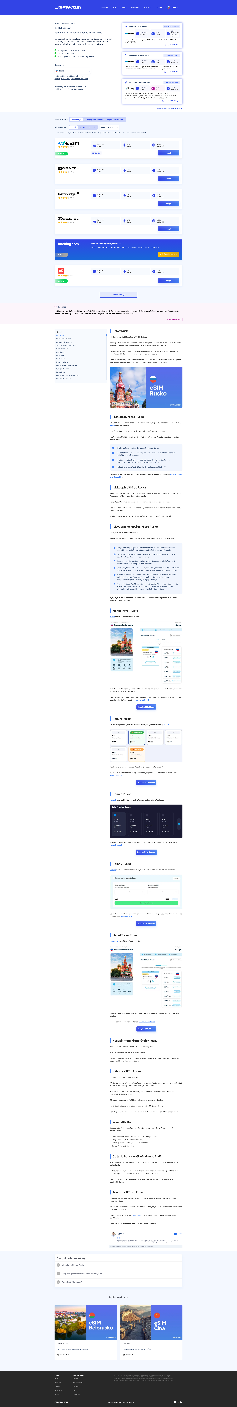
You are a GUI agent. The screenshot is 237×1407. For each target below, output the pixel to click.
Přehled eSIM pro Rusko (63, 338)
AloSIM (166, 725)
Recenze (146, 7)
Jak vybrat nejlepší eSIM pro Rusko (66, 345)
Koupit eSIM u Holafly (146, 923)
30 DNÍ (92, 127)
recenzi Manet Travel (141, 700)
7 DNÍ (73, 127)
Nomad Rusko (60, 355)
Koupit (168, 153)
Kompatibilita (60, 372)
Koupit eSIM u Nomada (146, 852)
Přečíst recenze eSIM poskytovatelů (69, 89)
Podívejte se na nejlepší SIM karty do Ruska (71, 79)
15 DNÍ (82, 127)
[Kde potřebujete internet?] (89, 71)
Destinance (104, 7)
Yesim (112, 425)
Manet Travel (115, 941)
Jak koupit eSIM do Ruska (64, 342)
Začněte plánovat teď (168, 254)
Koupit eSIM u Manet (146, 707)
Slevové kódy (135, 7)
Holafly (113, 870)
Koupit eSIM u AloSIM (146, 782)
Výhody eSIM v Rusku (62, 368)
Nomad (113, 800)
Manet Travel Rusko (62, 348)
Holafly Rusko (60, 358)
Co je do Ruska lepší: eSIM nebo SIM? (67, 375)
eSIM (114, 7)
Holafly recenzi (126, 916)
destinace (65, 24)
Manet (112, 617)
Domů (57, 24)
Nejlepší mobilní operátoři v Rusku (66, 365)
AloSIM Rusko (60, 352)
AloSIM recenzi (116, 775)
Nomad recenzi (116, 845)
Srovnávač (159, 7)
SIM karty (123, 7)
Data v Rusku (60, 335)
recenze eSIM (138, 1215)
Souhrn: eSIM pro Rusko (63, 378)
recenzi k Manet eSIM (147, 1022)
